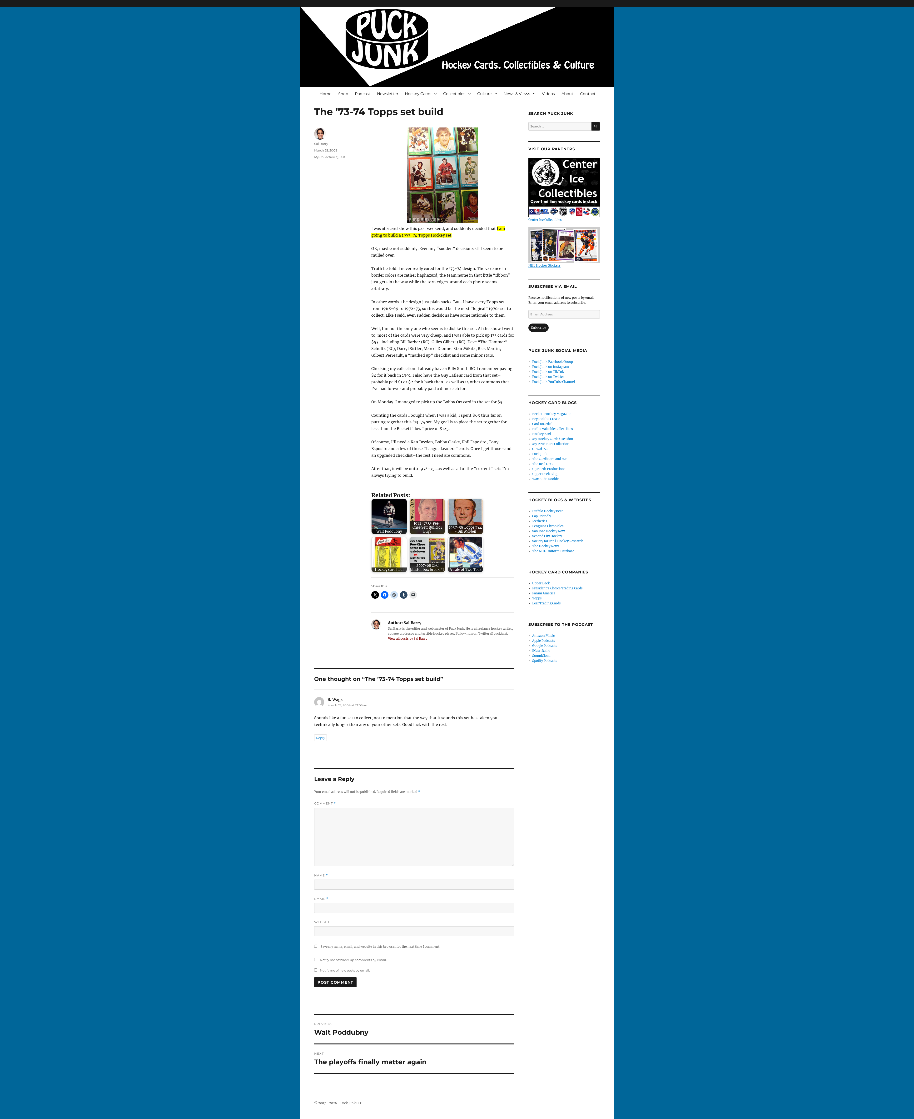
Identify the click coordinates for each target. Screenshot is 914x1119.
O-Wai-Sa (539, 449)
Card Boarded (542, 424)
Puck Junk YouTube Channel (553, 382)
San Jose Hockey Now (548, 531)
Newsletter (387, 93)
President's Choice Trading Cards (557, 588)
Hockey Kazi (541, 434)
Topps (537, 598)
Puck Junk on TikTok (548, 372)
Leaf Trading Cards (546, 603)
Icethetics (539, 521)
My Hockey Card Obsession (552, 439)
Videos (548, 93)
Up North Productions (549, 469)
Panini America (543, 593)
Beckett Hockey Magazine (551, 414)
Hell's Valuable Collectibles (552, 429)
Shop (343, 93)
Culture (484, 93)
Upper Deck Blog (544, 474)
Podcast (362, 93)
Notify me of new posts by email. (345, 970)
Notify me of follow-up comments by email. (353, 960)
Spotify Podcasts (544, 661)
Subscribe (538, 328)
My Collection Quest (329, 157)
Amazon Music (543, 636)
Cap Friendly (541, 516)
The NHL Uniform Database (553, 551)
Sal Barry (321, 144)
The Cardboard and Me (549, 459)
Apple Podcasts (543, 641)
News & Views (517, 93)
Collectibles (454, 93)
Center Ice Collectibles (545, 220)
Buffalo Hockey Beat (547, 511)
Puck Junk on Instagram (550, 367)
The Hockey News (545, 546)
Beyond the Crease (546, 419)
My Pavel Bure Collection (550, 444)
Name (321, 875)
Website (322, 922)
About (567, 93)
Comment (325, 803)
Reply (320, 738)
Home (326, 93)
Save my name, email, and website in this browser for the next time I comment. (380, 947)
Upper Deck (541, 583)
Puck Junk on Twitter (548, 377)
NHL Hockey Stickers (544, 265)
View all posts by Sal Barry (407, 639)
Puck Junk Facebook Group (552, 362)
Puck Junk (539, 454)
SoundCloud (541, 656)
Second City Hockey (547, 536)
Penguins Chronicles (548, 526)
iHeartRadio (541, 651)
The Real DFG (542, 464)
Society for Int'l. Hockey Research (557, 541)
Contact (588, 93)
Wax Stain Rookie (545, 479)
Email (321, 899)
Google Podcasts (544, 646)
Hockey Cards (418, 93)
